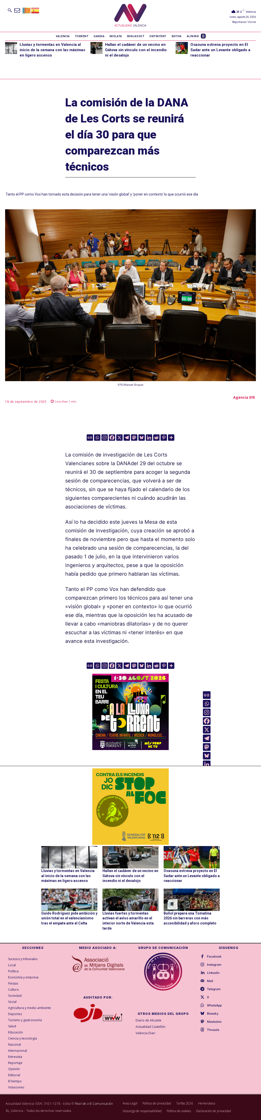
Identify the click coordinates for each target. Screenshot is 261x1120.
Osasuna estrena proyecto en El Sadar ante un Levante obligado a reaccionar (220, 50)
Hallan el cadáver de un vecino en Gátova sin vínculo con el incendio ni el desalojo (136, 50)
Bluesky (212, 1013)
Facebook (214, 956)
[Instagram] (104, 437)
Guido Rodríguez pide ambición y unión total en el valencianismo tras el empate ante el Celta (69, 918)
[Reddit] (156, 437)
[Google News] (90, 437)
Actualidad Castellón (150, 1027)
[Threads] (202, 1030)
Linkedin (213, 973)
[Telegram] (127, 437)
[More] (171, 437)
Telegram (214, 989)
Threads (213, 1030)
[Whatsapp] (97, 437)
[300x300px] (130, 748)
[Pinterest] (164, 437)
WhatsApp (214, 1005)
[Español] (35, 10)
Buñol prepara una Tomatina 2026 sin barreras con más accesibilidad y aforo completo (190, 918)
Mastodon (214, 1022)
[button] (9, 10)
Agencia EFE (244, 397)
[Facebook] (112, 437)
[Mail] (202, 981)
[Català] (26, 10)
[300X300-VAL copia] (130, 806)
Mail (210, 981)
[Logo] (130, 16)
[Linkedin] (149, 437)
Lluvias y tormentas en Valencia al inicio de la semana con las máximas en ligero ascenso (52, 50)
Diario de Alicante (148, 1020)
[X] (119, 437)
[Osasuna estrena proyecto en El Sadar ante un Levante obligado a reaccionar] (182, 48)
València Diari (145, 1033)
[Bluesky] (141, 437)
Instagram (214, 964)
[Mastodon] (134, 437)
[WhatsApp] (202, 1005)
